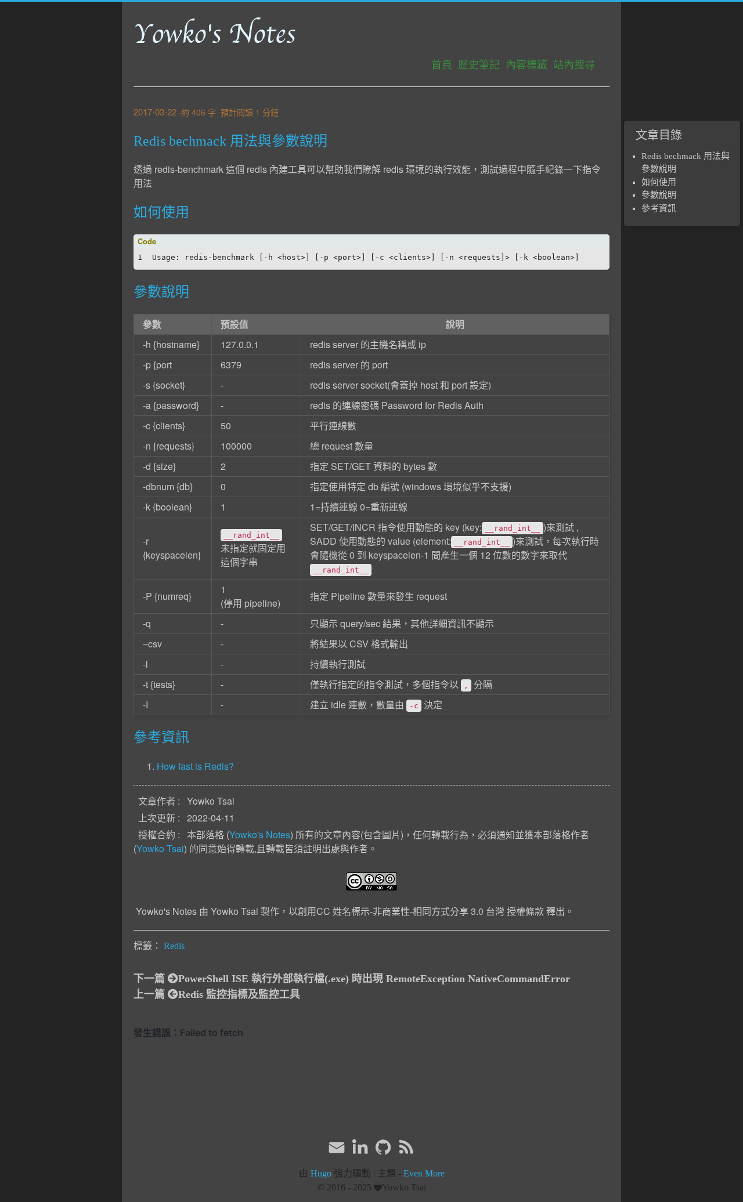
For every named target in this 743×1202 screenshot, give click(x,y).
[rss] (406, 1147)
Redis (174, 946)
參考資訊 (658, 208)
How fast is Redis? (195, 766)
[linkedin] (360, 1147)
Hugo (321, 1173)
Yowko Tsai (160, 848)
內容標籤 (526, 65)
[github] (383, 1147)
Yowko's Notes (214, 34)
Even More (424, 1173)
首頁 (441, 65)
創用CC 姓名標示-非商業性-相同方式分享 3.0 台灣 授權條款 (421, 911)
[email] (336, 1146)
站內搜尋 (574, 65)
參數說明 (658, 195)
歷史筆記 (479, 65)
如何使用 (658, 182)
